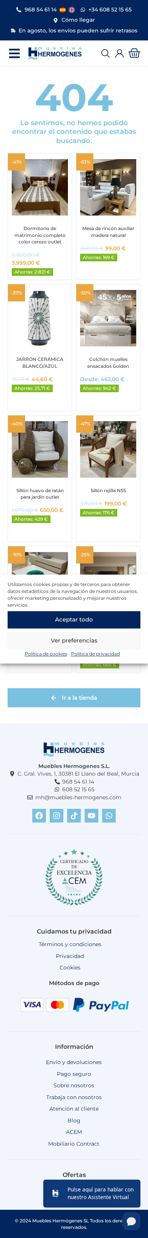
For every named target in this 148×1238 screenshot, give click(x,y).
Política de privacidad (95, 654)
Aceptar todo (74, 619)
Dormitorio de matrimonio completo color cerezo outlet (40, 234)
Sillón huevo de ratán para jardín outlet (40, 494)
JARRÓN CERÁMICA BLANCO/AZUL (39, 362)
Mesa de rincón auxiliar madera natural (108, 231)
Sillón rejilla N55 (108, 490)
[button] (14, 53)
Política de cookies (46, 654)
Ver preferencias (74, 640)
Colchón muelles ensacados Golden (108, 362)
